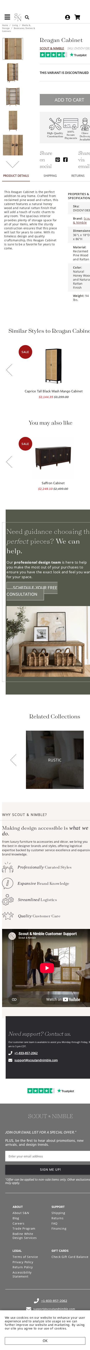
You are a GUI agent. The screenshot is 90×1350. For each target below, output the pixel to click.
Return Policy (23, 1267)
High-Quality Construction (55, 135)
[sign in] (67, 17)
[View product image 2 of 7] (12, 73)
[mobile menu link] (7, 18)
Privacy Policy (23, 1262)
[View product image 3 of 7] (12, 97)
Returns (57, 1218)
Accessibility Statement (22, 1274)
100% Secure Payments (71, 135)
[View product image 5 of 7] (12, 145)
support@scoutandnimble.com (36, 1060)
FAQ (54, 1223)
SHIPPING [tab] (50, 176)
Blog (16, 1218)
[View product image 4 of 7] (12, 121)
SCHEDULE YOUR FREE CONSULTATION (32, 591)
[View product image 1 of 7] (12, 49)
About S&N (21, 1213)
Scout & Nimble (52, 48)
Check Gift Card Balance (70, 1257)
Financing (58, 1228)
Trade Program (24, 1228)
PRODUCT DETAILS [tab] (16, 176)
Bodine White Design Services (25, 1236)
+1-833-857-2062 (26, 1053)
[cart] (77, 17)
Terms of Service (25, 1257)
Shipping (58, 1213)
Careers (18, 1223)
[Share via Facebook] (65, 159)
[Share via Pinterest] (57, 159)
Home (5, 25)
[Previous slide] (9, 370)
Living (15, 25)
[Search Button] (27, 17)
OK (45, 1341)
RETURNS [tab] (78, 176)
